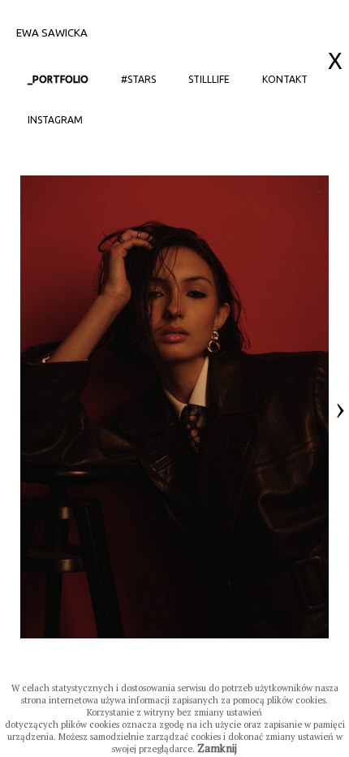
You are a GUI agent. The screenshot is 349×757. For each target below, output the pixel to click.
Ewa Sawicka (52, 32)
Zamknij (217, 748)
